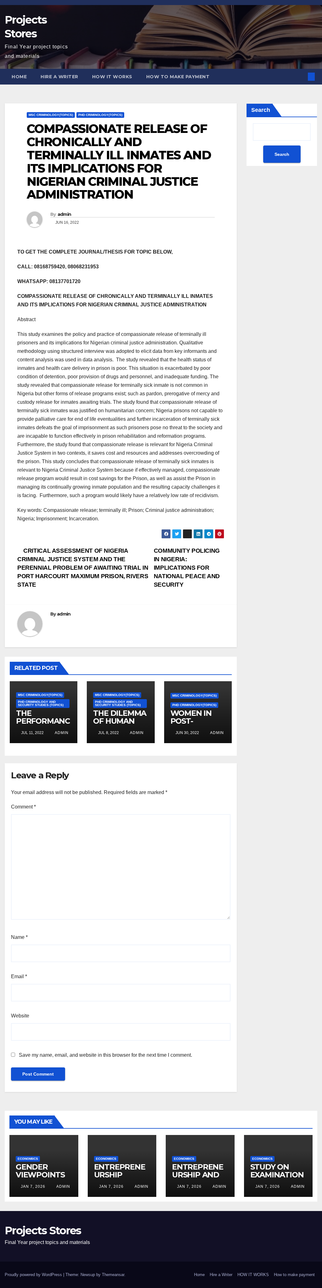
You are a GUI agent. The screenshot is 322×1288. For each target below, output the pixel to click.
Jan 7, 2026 (33, 1186)
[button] (301, 76)
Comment (23, 806)
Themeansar (113, 1274)
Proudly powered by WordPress (34, 1274)
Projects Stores (43, 1230)
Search (260, 110)
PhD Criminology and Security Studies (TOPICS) (41, 703)
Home (19, 76)
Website (20, 1015)
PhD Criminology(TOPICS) (100, 115)
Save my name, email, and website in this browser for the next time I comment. (105, 1055)
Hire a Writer (59, 76)
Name (19, 937)
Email (19, 976)
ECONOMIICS (28, 1158)
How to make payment (178, 76)
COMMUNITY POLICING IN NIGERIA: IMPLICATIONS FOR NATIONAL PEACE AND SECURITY (187, 567)
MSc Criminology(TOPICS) (51, 115)
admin (64, 214)
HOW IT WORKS (112, 76)
